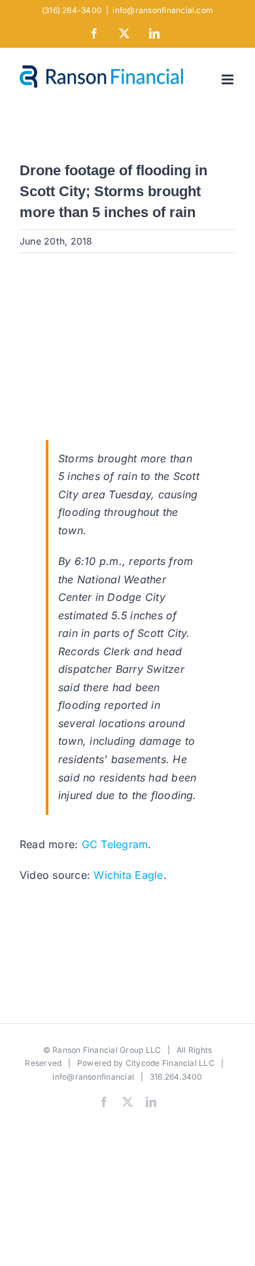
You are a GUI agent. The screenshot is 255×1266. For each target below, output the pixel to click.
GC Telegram (115, 844)
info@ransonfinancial (93, 1077)
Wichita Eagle (128, 874)
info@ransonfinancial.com (162, 10)
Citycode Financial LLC (170, 1063)
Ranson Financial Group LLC (106, 1050)
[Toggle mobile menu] (228, 79)
